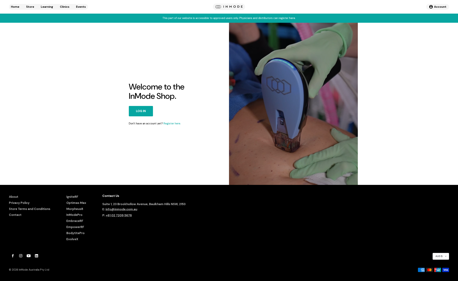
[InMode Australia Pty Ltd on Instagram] (21, 256)
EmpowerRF (75, 227)
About (13, 197)
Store (30, 7)
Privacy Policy (19, 203)
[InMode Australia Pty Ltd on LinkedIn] (36, 256)
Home (15, 7)
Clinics (64, 7)
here (292, 18)
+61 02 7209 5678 (119, 215)
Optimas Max (76, 203)
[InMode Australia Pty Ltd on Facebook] (13, 256)
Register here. (172, 123)
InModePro (74, 215)
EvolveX (72, 239)
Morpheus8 (74, 209)
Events (81, 7)
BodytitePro (75, 233)
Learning (47, 7)
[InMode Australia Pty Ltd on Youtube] (28, 256)
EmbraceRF (74, 221)
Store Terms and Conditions (29, 209)
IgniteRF (72, 197)
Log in (141, 111)
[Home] (229, 7)
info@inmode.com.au (121, 209)
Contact (15, 215)
